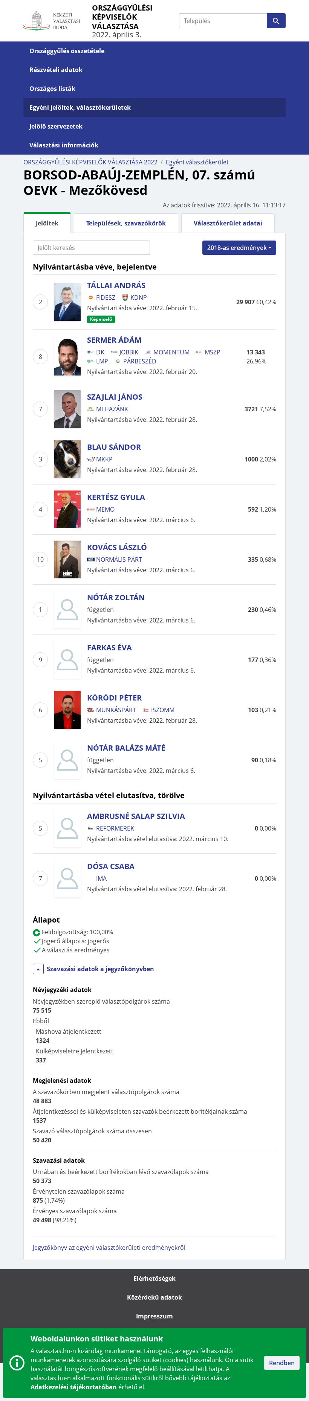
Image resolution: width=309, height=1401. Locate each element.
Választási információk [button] (63, 145)
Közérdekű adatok (154, 1297)
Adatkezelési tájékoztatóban (74, 1387)
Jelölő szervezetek (56, 126)
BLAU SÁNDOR (114, 447)
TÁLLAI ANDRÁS (116, 285)
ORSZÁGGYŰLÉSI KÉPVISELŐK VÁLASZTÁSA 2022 (90, 162)
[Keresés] (276, 20)
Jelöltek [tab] (47, 223)
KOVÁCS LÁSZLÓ (117, 547)
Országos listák (52, 88)
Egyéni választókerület (197, 162)
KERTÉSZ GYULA (116, 497)
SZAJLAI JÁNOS (114, 397)
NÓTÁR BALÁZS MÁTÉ (126, 748)
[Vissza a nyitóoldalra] (57, 21)
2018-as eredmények (237, 248)
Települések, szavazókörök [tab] (126, 223)
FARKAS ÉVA (109, 647)
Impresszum (154, 1316)
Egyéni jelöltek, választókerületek (80, 107)
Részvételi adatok (56, 70)
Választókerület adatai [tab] (228, 223)
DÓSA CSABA (111, 866)
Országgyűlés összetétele (66, 51)
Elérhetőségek (154, 1278)
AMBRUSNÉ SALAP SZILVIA (136, 816)
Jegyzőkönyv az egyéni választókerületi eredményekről (109, 1247)
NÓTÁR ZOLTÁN (116, 597)
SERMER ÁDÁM (114, 340)
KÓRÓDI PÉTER (114, 698)
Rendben (282, 1363)
